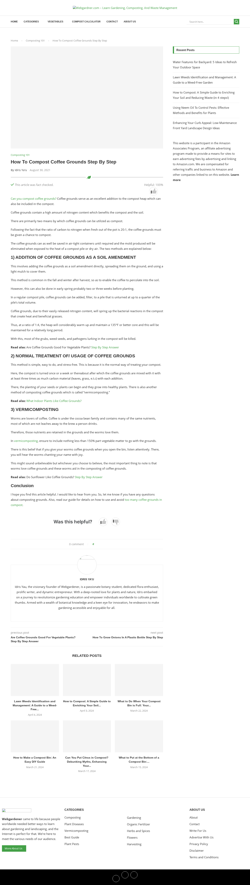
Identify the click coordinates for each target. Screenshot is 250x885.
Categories (31, 21)
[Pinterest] (133, 878)
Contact (112, 21)
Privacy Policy (198, 844)
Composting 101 (35, 40)
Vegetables (55, 21)
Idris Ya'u (21, 170)
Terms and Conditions (204, 857)
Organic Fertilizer (138, 824)
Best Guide (71, 837)
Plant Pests (71, 844)
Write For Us (197, 830)
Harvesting (134, 844)
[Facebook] (116, 878)
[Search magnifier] (236, 21)
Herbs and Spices (138, 830)
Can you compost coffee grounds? (34, 198)
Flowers (132, 837)
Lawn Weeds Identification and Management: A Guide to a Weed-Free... (35, 705)
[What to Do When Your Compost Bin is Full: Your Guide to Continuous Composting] (139, 680)
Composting (72, 817)
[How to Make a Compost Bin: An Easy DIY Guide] (35, 736)
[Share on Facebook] (98, 544)
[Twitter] (125, 878)
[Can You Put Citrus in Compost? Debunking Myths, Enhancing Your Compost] (87, 736)
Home (14, 21)
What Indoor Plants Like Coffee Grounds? (54, 401)
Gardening (134, 817)
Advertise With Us (201, 837)
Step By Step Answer (104, 347)
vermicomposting (26, 441)
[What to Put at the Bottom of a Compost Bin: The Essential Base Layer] (139, 736)
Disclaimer (196, 850)
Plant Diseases (74, 824)
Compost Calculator (86, 21)
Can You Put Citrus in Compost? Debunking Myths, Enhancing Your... (86, 761)
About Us (130, 21)
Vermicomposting (76, 830)
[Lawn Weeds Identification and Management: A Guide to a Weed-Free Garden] (35, 680)
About (193, 817)
